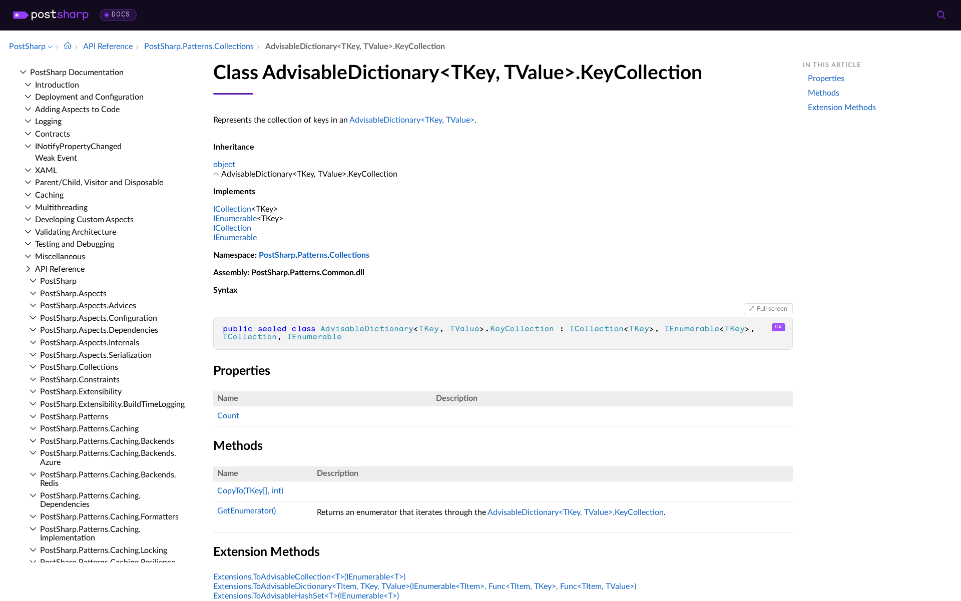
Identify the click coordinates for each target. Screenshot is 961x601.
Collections (349, 255)
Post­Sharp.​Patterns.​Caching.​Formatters (109, 517)
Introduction (57, 85)
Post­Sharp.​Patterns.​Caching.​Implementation (90, 533)
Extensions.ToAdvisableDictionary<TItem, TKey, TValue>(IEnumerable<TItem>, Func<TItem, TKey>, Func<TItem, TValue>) (424, 586)
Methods (823, 93)
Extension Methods (842, 108)
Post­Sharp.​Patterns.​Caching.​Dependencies (90, 500)
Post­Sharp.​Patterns (74, 417)
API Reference (60, 269)
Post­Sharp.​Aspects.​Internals (89, 343)
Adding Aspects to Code (77, 110)
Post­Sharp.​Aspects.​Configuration (98, 318)
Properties (826, 79)
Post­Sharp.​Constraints (80, 380)
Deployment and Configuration (89, 97)
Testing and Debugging (74, 244)
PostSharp (277, 255)
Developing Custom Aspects (84, 220)
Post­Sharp (58, 281)
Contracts (52, 134)
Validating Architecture (75, 232)
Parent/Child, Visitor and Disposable (99, 183)
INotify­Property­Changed (78, 147)
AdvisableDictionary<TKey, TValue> (411, 120)
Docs (121, 15)
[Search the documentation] (941, 15)
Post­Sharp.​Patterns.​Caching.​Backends (107, 441)
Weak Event (56, 158)
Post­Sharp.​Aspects (73, 294)
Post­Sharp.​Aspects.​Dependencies (99, 330)
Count (228, 416)
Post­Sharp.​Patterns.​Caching (89, 429)
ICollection (232, 209)
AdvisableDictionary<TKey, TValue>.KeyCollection (576, 512)
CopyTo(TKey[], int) (250, 491)
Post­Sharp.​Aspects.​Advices (88, 306)
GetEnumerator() (246, 511)
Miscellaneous (60, 257)
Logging (48, 122)
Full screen (772, 309)
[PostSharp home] (51, 15)
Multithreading (61, 208)
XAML (46, 171)
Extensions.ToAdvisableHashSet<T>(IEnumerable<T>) (306, 596)
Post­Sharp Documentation (77, 73)
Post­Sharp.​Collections (79, 367)
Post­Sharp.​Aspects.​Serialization (96, 355)
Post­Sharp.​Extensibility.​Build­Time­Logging (112, 404)
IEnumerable (235, 219)
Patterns (312, 255)
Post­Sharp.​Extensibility (81, 392)
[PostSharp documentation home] (68, 47)
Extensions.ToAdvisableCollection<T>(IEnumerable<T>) (309, 577)
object (224, 165)
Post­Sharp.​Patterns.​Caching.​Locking (103, 550)
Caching (49, 195)
